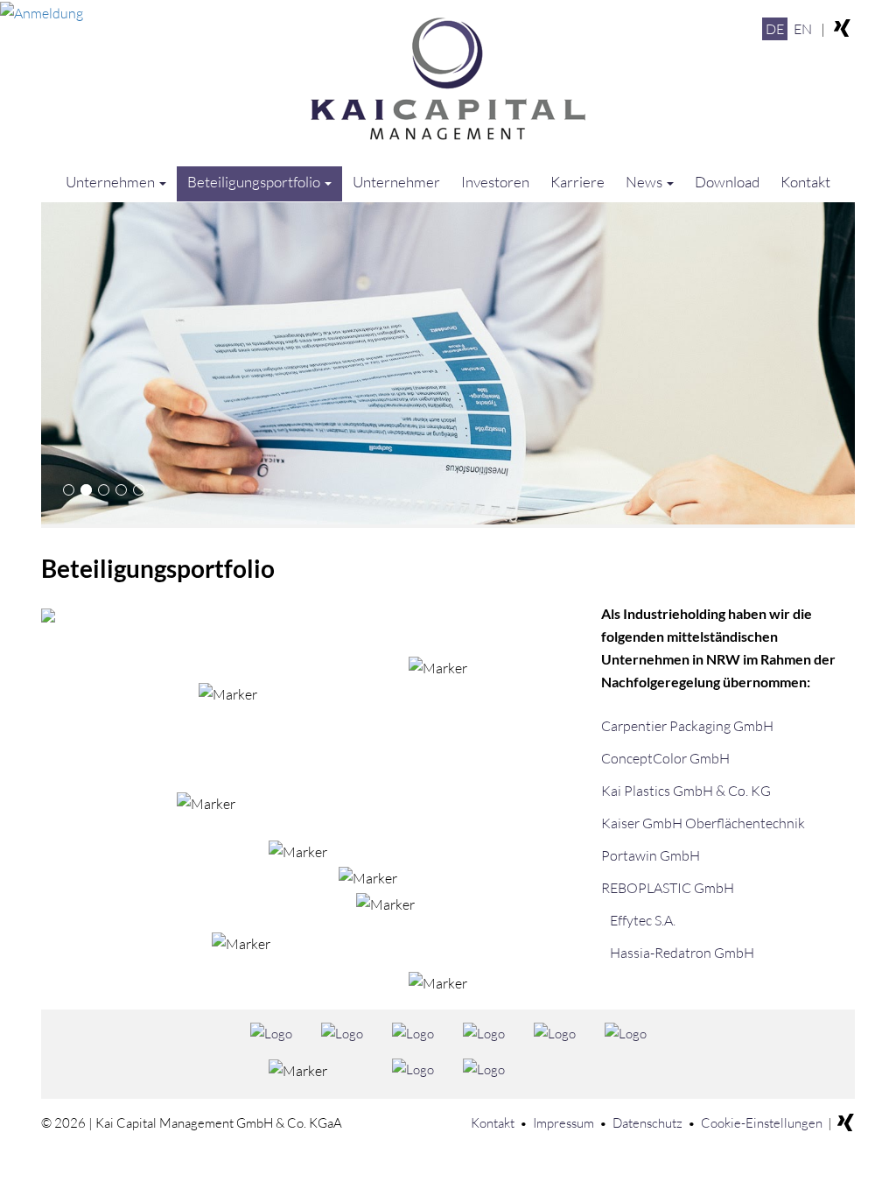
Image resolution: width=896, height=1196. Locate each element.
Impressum (563, 1123)
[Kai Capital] (448, 79)
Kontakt (805, 181)
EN (803, 29)
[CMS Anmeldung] (41, 11)
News (645, 181)
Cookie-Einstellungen (761, 1123)
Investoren (495, 181)
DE (775, 29)
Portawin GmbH (650, 855)
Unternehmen (112, 181)
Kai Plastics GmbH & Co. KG (686, 790)
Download (727, 181)
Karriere (577, 181)
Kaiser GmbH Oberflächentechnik (703, 823)
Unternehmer (396, 181)
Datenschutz (647, 1123)
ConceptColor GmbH (665, 758)
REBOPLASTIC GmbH (667, 888)
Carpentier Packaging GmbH (687, 726)
